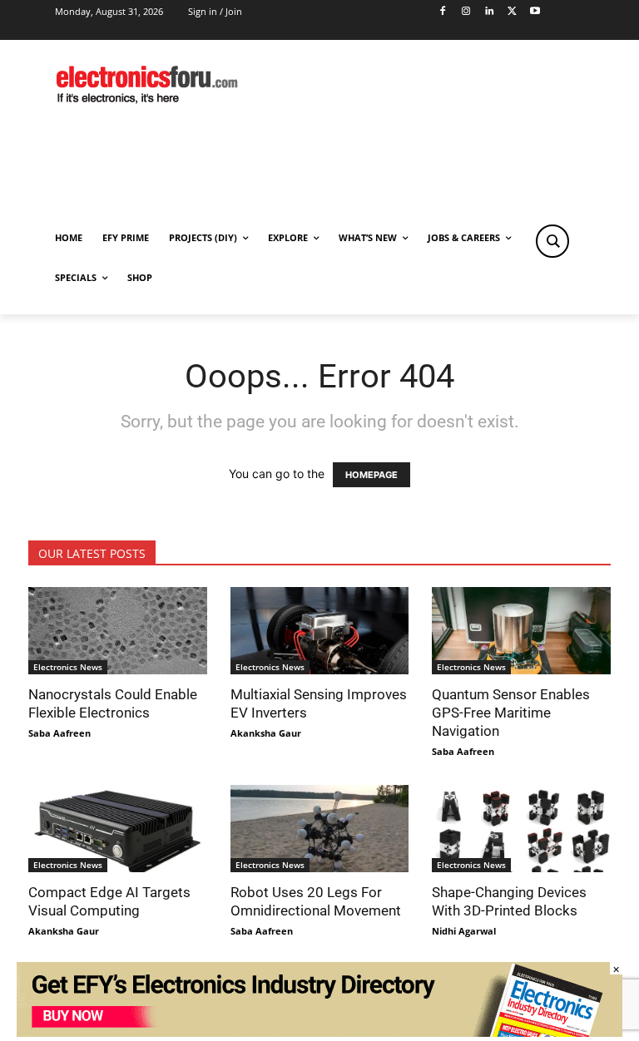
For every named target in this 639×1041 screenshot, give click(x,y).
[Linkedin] (488, 12)
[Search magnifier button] (552, 241)
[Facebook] (443, 12)
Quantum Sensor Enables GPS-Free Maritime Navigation (511, 712)
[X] (512, 12)
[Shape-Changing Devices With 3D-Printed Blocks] (521, 828)
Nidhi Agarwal (464, 931)
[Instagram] (465, 12)
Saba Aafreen (59, 733)
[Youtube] (535, 12)
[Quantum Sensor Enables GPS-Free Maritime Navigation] (521, 630)
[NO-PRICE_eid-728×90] (319, 1032)
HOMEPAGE (371, 475)
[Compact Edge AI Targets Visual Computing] (117, 828)
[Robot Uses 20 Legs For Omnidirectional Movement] (319, 828)
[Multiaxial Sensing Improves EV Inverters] (319, 630)
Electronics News (67, 667)
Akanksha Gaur (265, 733)
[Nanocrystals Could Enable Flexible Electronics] (117, 630)
